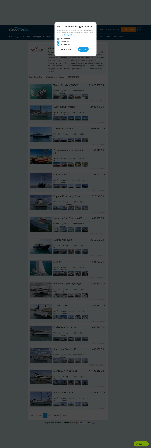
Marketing (65, 44)
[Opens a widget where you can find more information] (141, 444)
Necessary (65, 39)
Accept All (83, 49)
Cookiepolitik (68, 35)
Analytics (65, 42)
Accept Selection (68, 49)
